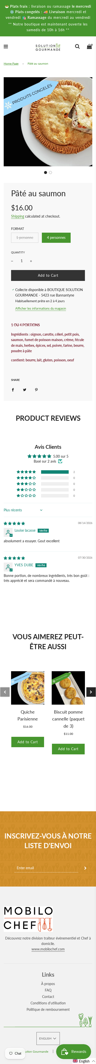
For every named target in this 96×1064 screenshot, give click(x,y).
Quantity (18, 252)
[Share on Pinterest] (36, 389)
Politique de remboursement (48, 1009)
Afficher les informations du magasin (40, 308)
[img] (14, 523)
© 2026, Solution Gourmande (28, 1051)
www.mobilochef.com (48, 949)
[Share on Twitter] (24, 389)
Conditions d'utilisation (48, 1003)
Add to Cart (27, 742)
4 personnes (56, 237)
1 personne (24, 237)
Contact (48, 996)
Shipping (17, 216)
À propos (48, 984)
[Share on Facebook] (12, 389)
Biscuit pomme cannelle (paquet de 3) (68, 719)
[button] (45, 172)
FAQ (48, 990)
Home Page (11, 63)
